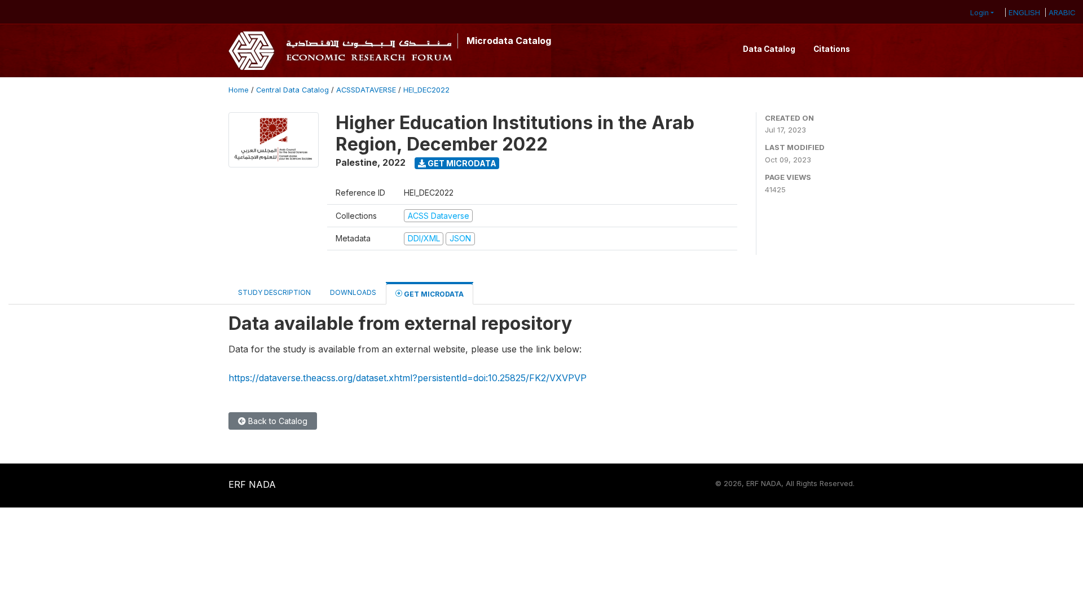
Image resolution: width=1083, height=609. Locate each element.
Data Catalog (769, 49)
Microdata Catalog (508, 40)
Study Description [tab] (274, 292)
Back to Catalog (276, 421)
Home (238, 90)
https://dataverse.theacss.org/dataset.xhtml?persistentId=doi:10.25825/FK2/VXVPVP (407, 377)
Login (979, 12)
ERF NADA (252, 484)
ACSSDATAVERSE (366, 90)
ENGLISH (1024, 12)
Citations (831, 49)
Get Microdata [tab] (433, 294)
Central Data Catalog (292, 90)
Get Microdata (461, 163)
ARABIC (1062, 12)
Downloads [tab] (353, 292)
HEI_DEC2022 (426, 90)
